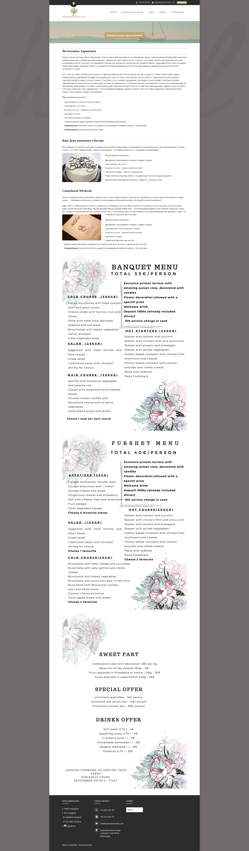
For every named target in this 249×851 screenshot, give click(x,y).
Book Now (182, 2)
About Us (65, 845)
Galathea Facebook (73, 817)
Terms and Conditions (85, 845)
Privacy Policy (73, 845)
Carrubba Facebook (73, 821)
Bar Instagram (70, 813)
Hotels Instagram (71, 808)
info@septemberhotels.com (164, 2)
